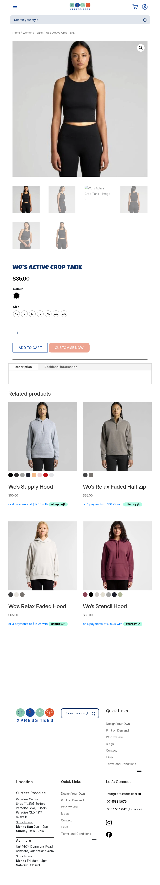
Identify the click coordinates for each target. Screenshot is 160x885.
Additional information (61, 367)
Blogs (110, 744)
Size (16, 307)
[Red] (45, 475)
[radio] (16, 296)
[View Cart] (135, 7)
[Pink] (40, 475)
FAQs (109, 757)
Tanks (39, 32)
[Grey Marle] (22, 475)
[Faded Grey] (91, 475)
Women (27, 32)
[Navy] (28, 475)
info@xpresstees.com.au (124, 794)
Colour (18, 289)
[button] (141, 48)
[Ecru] (102, 594)
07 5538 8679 (117, 801)
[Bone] (97, 594)
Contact (111, 750)
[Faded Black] (85, 475)
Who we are (114, 737)
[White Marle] (51, 475)
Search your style (145, 20)
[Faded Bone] (16, 594)
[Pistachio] (120, 594)
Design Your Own (118, 723)
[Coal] (16, 475)
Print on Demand (117, 730)
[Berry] (85, 594)
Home (16, 32)
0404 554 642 (117, 809)
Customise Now (69, 348)
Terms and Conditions (121, 764)
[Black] (10, 475)
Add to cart (30, 348)
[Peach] (34, 475)
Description (23, 367)
